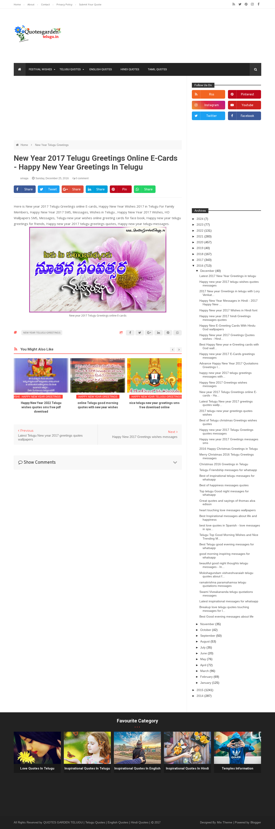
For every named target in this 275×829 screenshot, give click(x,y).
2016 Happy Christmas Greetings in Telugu (228, 448)
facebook (247, 116)
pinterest (247, 94)
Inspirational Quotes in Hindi (187, 768)
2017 (200, 260)
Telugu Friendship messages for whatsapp (228, 470)
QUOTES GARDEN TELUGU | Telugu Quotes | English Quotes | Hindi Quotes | (97, 822)
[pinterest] (246, 4)
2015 (200, 690)
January (206, 682)
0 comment (82, 178)
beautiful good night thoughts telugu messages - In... (223, 565)
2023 (200, 224)
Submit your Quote (90, 4)
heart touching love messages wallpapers (227, 510)
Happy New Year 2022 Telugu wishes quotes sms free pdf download (41, 407)
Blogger (256, 822)
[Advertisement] (98, 110)
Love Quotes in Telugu (37, 768)
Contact (45, 4)
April (203, 665)
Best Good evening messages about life (226, 616)
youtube (247, 105)
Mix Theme (225, 822)
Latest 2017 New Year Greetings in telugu (227, 276)
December (207, 270)
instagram (211, 105)
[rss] (233, 4)
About (31, 4)
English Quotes (100, 69)
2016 (200, 265)
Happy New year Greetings (41, 396)
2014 (200, 695)
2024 (200, 218)
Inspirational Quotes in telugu (87, 768)
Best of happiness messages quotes (224, 485)
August (205, 641)
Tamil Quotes (157, 69)
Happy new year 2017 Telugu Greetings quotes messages (226, 431)
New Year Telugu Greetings (52, 145)
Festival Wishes (40, 69)
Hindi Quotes (130, 69)
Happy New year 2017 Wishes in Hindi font (228, 310)
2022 (200, 230)
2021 (200, 236)
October (206, 630)
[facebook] (258, 4)
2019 (200, 248)
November (207, 624)
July (203, 647)
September (208, 635)
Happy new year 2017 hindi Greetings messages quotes (225, 317)
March (205, 671)
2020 (200, 242)
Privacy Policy (65, 4)
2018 (200, 254)
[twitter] (240, 4)
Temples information (237, 768)
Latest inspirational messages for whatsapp (228, 601)
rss (211, 94)
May (203, 659)
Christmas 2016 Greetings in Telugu (223, 464)
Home (17, 4)
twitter (211, 116)
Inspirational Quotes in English (137, 768)
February (207, 676)
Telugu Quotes (70, 69)
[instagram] (252, 4)
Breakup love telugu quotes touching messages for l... (224, 608)
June (204, 653)
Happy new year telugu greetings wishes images (167, 396)
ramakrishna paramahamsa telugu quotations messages (222, 584)
